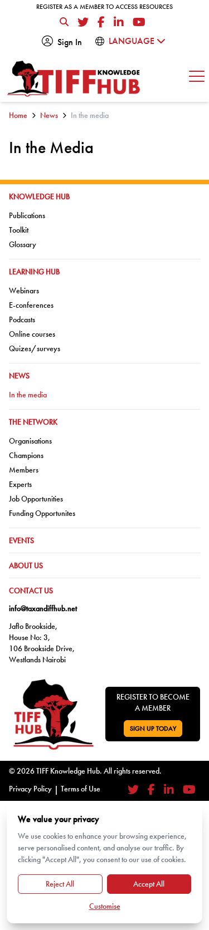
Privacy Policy (30, 789)
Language (133, 41)
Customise (104, 906)
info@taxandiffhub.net (43, 608)
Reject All (60, 884)
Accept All (148, 884)
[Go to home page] (74, 79)
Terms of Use (80, 789)
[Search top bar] (64, 22)
